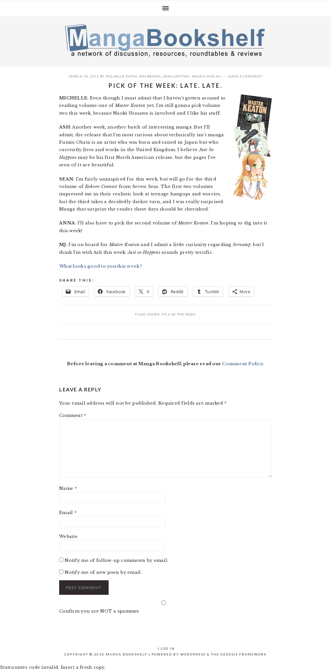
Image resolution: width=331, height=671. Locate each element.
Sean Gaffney (176, 76)
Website (68, 536)
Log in (168, 648)
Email (68, 512)
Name (68, 488)
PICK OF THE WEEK (179, 314)
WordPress (193, 654)
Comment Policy (242, 363)
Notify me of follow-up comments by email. (116, 560)
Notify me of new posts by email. (103, 572)
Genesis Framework (243, 654)
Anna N (199, 76)
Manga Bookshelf (165, 40)
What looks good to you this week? (100, 266)
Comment (72, 415)
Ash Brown (150, 76)
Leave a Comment (245, 76)
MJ (218, 76)
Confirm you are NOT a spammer (99, 611)
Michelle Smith (121, 76)
